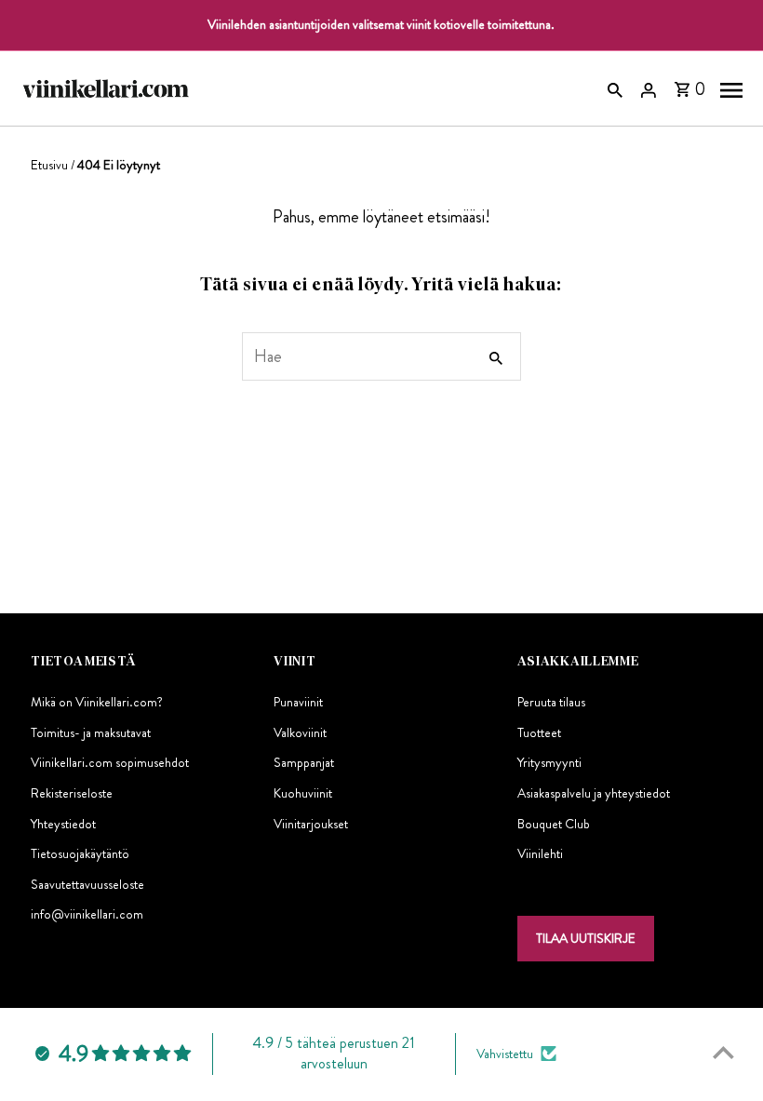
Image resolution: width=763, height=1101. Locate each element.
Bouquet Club (553, 823)
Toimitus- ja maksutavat (91, 732)
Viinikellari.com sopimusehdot (110, 762)
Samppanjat (304, 762)
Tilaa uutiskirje (586, 938)
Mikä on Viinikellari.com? (97, 701)
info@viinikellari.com (87, 914)
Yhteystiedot (63, 823)
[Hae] (615, 88)
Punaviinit (298, 701)
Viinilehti (540, 853)
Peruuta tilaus (551, 701)
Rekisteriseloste (72, 793)
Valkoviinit (300, 732)
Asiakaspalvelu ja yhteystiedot (593, 793)
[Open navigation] (731, 88)
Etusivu (49, 164)
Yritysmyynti (549, 762)
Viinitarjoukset (311, 823)
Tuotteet (539, 732)
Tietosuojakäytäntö (80, 853)
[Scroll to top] (723, 1052)
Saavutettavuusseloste (87, 884)
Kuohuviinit (303, 793)
